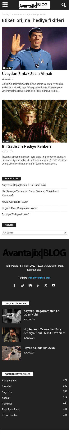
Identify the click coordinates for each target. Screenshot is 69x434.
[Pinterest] (39, 285)
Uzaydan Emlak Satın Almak (27, 73)
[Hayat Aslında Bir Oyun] (11, 353)
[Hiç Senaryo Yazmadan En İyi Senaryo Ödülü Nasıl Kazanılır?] (11, 334)
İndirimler (7, 403)
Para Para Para (10, 409)
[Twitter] (47, 285)
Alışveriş (7, 68)
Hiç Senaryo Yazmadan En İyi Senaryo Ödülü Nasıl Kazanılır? (30, 193)
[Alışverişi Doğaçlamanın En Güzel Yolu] (11, 316)
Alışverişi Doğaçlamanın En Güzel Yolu (24, 185)
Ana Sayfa (6, 14)
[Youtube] (54, 285)
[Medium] (31, 285)
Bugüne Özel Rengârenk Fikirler (19, 208)
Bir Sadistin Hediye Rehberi (26, 146)
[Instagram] (23, 285)
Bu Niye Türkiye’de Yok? (15, 214)
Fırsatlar (6, 386)
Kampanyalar (9, 380)
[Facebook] (15, 285)
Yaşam (6, 141)
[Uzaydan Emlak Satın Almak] (34, 48)
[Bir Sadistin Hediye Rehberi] (34, 121)
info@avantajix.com (39, 277)
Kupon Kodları (10, 415)
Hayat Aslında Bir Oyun (15, 201)
